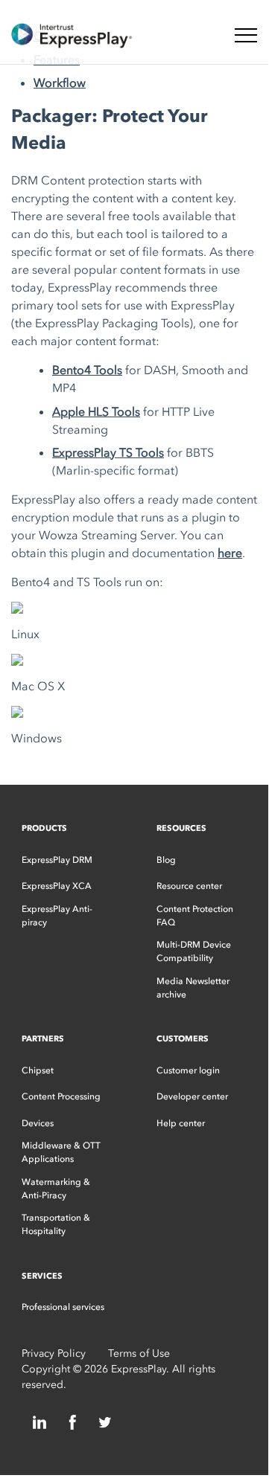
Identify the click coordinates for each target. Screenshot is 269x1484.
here (230, 552)
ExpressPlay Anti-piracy (57, 916)
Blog (166, 860)
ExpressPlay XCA (57, 886)
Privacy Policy (54, 1353)
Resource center (189, 886)
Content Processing (61, 1096)
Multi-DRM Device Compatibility (193, 951)
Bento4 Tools (87, 369)
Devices (38, 1123)
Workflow (60, 82)
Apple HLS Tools (96, 411)
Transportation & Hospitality (56, 1224)
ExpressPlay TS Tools (108, 452)
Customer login (188, 1070)
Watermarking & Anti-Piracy (56, 1189)
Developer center (192, 1096)
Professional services (63, 1307)
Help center (180, 1123)
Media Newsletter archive (193, 988)
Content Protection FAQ (194, 916)
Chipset (38, 1070)
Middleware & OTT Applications (61, 1152)
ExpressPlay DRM (57, 860)
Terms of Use (139, 1353)
